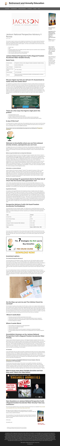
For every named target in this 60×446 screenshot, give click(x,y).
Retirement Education (22, 8)
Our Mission (30, 8)
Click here (8, 359)
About (39, 8)
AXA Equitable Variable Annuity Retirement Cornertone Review (17, 428)
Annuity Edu (7, 8)
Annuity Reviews (14, 8)
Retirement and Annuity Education (26, 3)
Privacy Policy (50, 440)
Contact (35, 8)
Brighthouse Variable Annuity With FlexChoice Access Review (16, 427)
